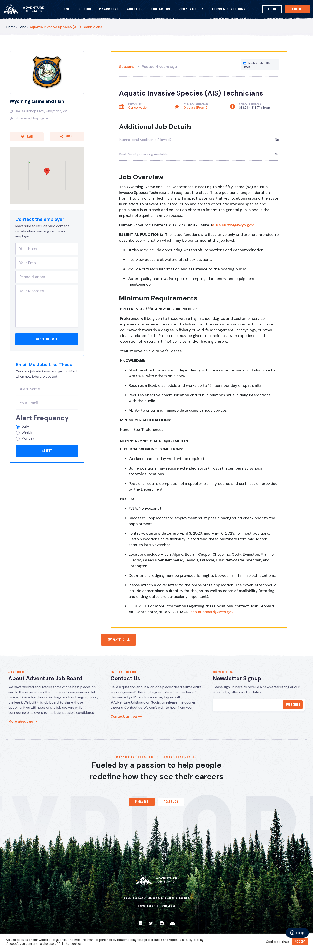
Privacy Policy (191, 9)
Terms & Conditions (229, 9)
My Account (109, 9)
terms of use (167, 906)
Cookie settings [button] (277, 942)
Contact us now (124, 716)
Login (272, 9)
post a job (171, 802)
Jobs (22, 27)
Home (66, 9)
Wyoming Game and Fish (37, 101)
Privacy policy (146, 906)
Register (297, 9)
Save (29, 136)
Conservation (138, 108)
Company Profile (118, 639)
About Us (135, 9)
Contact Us (160, 9)
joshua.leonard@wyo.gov (211, 611)
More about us (21, 721)
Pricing (84, 9)
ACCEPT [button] (300, 941)
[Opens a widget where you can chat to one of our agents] (297, 933)
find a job (141, 802)
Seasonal (127, 66)
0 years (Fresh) (195, 108)
